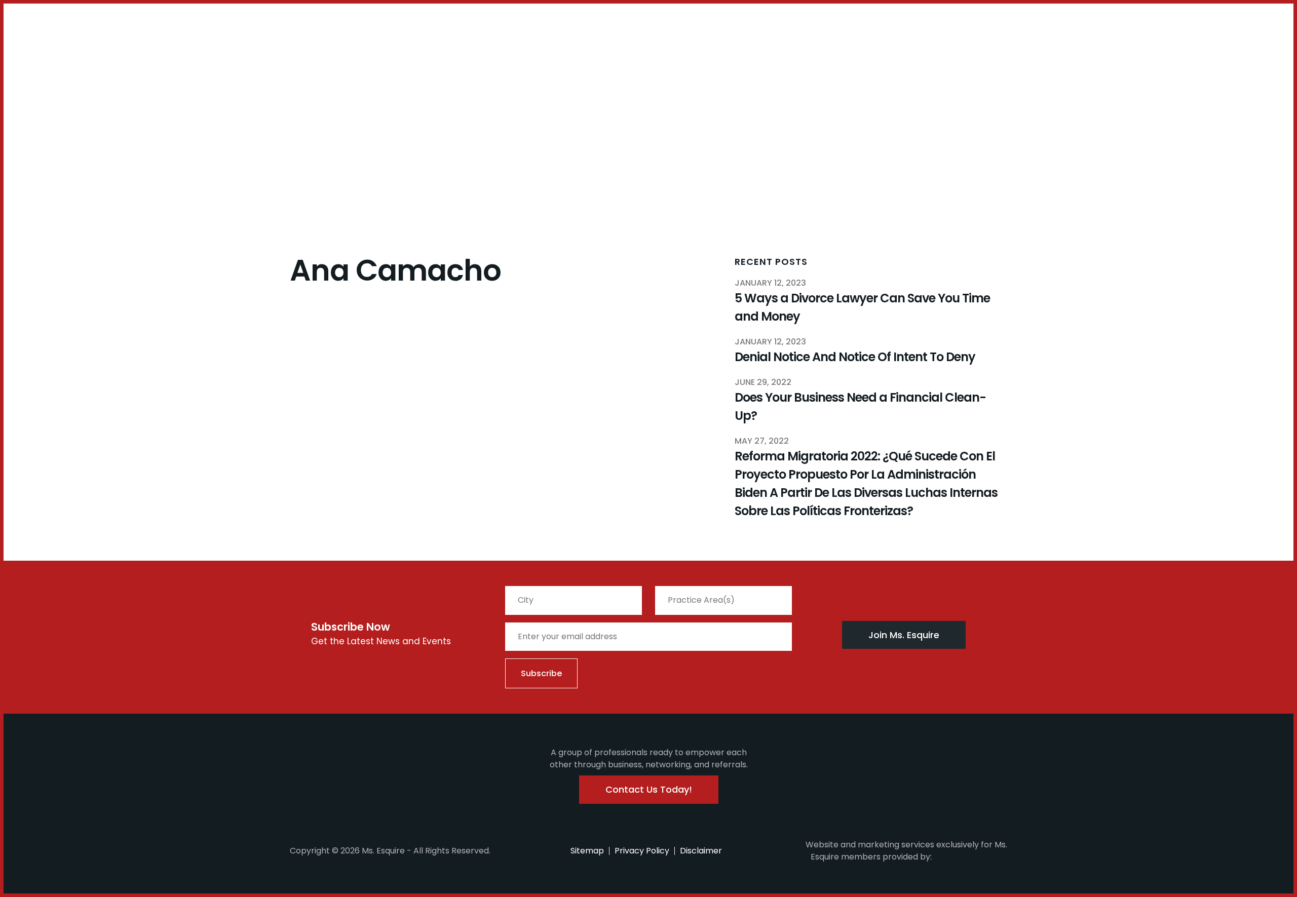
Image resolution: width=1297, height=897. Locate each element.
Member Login (35, 27)
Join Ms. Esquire (903, 635)
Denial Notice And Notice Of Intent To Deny (855, 356)
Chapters (96, 54)
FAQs (179, 54)
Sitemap (587, 850)
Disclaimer (701, 850)
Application (220, 54)
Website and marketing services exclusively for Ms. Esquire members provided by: (906, 851)
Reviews (351, 54)
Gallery (267, 54)
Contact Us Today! (648, 789)
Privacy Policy (642, 850)
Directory (308, 54)
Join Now (48, 60)
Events (149, 54)
